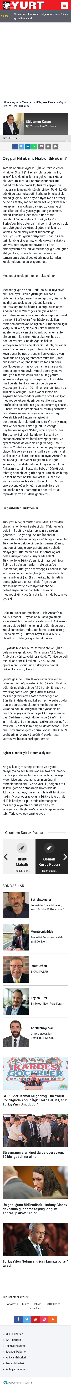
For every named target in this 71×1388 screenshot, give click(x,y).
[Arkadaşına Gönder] (41, 146)
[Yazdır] (48, 146)
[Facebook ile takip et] (18, 1319)
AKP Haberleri (14, 1340)
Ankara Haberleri (16, 1357)
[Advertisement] (35, 59)
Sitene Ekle (35, 1308)
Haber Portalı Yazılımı (20, 1382)
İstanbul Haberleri (16, 1351)
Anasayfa (12, 1304)
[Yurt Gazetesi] (23, 5)
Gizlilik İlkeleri (53, 1304)
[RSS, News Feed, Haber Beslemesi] (52, 1319)
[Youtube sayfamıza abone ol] (35, 1319)
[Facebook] (15, 146)
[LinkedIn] (28, 146)
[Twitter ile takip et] (27, 1319)
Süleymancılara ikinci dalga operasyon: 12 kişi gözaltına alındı (41, 16)
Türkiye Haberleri (16, 1345)
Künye (25, 1304)
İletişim (37, 1304)
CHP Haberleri (14, 1334)
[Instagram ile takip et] (44, 1319)
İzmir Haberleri (15, 1363)
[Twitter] (21, 146)
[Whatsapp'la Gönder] (34, 146)
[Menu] (65, 5)
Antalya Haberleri (16, 1369)
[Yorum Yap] (55, 146)
